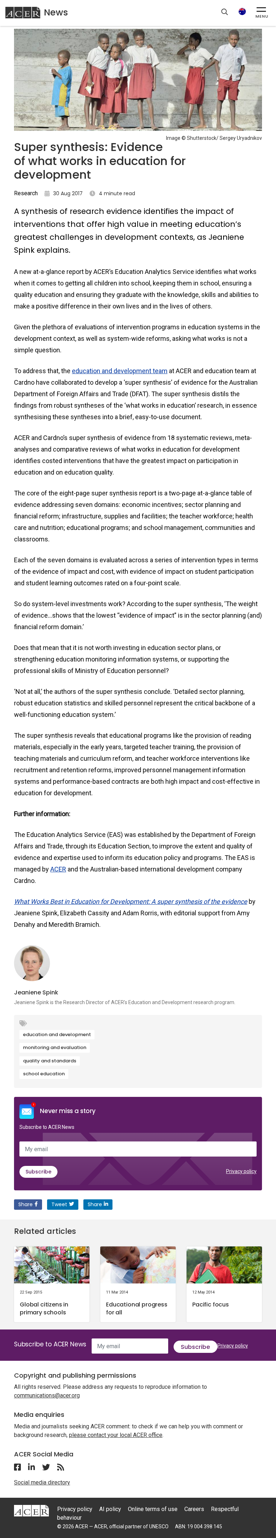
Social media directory (42, 1482)
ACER (58, 869)
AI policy (110, 1509)
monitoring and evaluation (54, 1047)
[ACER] (31, 1510)
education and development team (119, 371)
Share (25, 1204)
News (56, 12)
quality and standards (49, 1060)
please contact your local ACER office (115, 1435)
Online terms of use (153, 1509)
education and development (57, 1034)
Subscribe (38, 1171)
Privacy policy (241, 1171)
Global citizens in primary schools (44, 1308)
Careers (194, 1509)
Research (26, 193)
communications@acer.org (47, 1395)
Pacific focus (210, 1304)
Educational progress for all (136, 1308)
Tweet (59, 1204)
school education (44, 1073)
